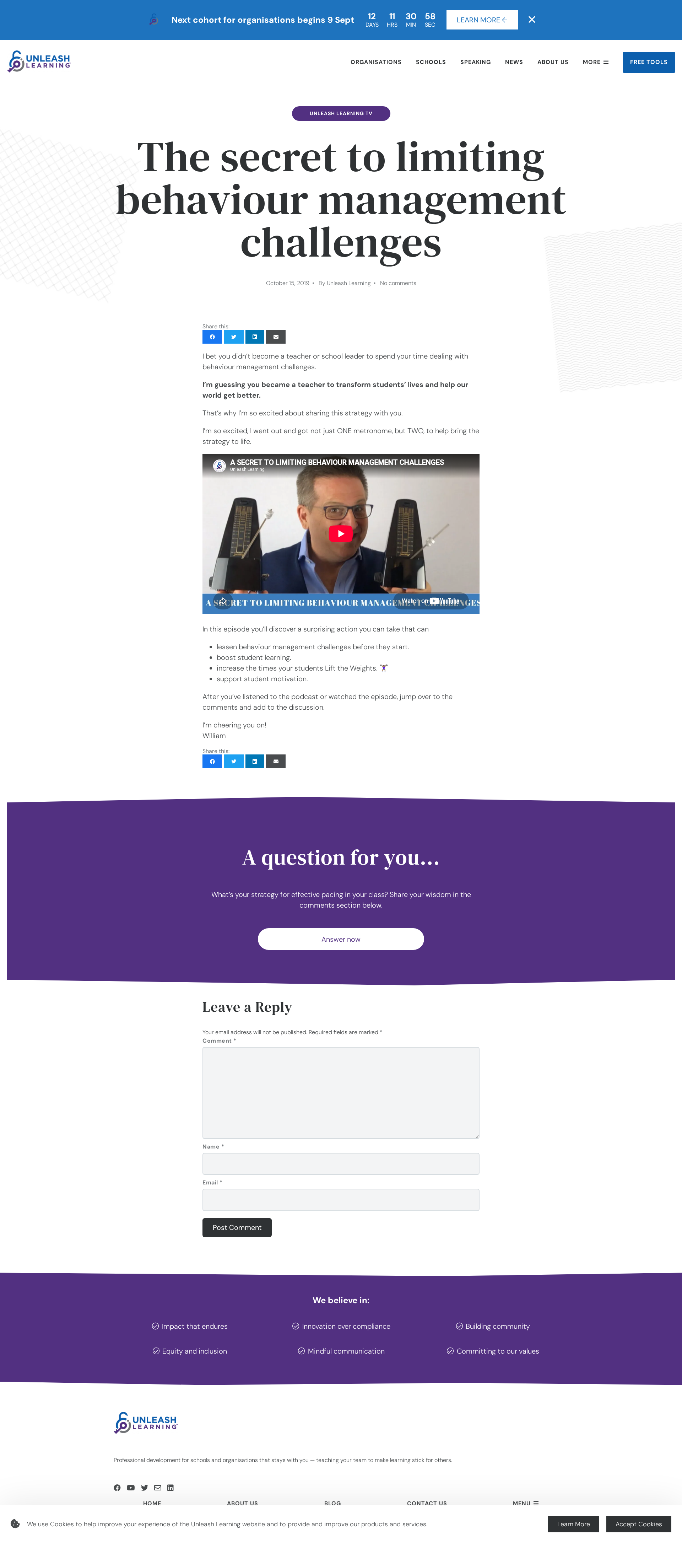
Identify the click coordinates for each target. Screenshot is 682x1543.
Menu (522, 1503)
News (514, 62)
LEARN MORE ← (482, 20)
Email (212, 1182)
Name (213, 1146)
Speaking (475, 62)
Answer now (341, 939)
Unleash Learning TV (341, 113)
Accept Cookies (639, 1524)
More (592, 62)
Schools (431, 62)
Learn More (573, 1524)
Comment (219, 1040)
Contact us (427, 1503)
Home (152, 1503)
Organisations (376, 62)
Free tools (649, 62)
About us (553, 62)
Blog (332, 1503)
